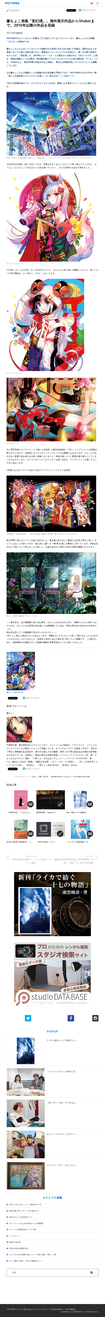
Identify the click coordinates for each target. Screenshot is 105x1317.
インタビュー (14, 1236)
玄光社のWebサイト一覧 (59, 1309)
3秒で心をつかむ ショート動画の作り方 (25, 1204)
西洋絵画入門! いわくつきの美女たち (24, 1211)
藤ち (41, 765)
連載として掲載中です (64, 76)
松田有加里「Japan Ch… (46, 812)
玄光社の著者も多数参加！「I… (19, 842)
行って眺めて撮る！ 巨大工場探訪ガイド (25, 1261)
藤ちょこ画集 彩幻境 (15, 692)
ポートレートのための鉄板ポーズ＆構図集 (26, 1223)
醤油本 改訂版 (14, 1242)
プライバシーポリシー (41, 1309)
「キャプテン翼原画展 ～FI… (77, 842)
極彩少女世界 (85, 55)
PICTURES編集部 (15, 33)
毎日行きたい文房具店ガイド (21, 1217)
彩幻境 (12, 41)
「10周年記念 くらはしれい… (19, 812)
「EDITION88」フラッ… (46, 842)
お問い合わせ (27, 1309)
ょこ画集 (47, 765)
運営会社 (73, 1309)
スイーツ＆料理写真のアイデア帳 (22, 1229)
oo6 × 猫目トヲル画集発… (76, 812)
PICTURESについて (14, 1309)
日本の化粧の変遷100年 (19, 1248)
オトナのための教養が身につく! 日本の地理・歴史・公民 (32, 1254)
